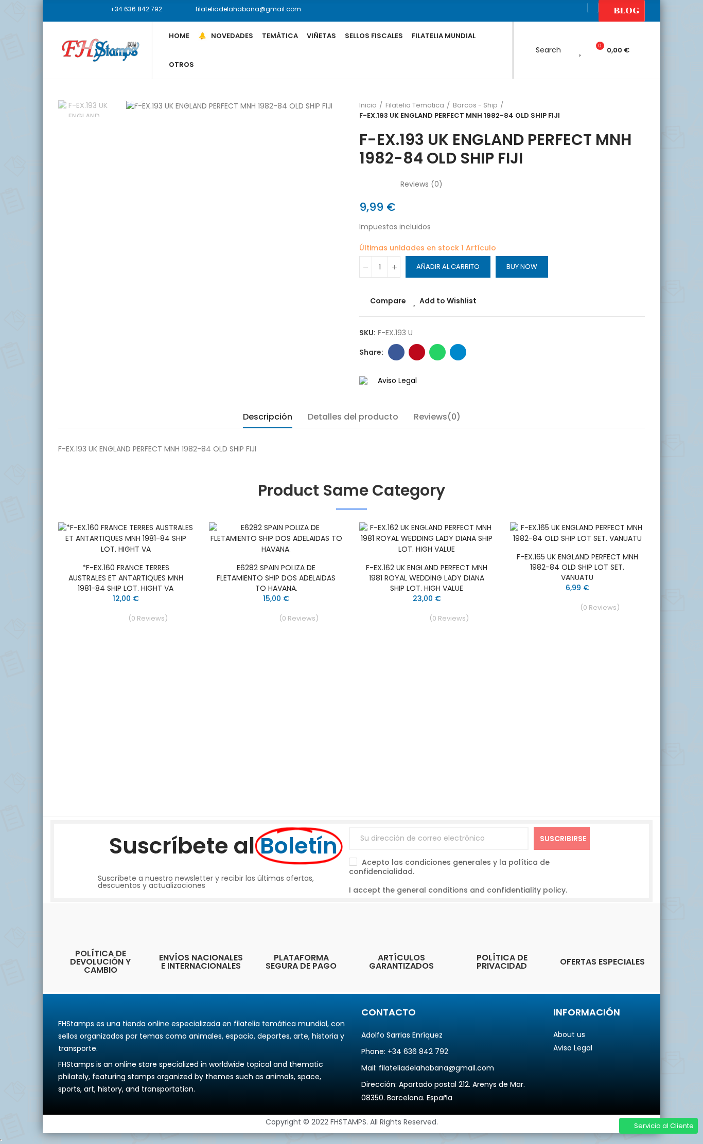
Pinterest (417, 352)
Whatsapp (437, 352)
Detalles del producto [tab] (353, 417)
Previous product (611, 110)
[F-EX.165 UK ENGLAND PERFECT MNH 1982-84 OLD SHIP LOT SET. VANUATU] (577, 533)
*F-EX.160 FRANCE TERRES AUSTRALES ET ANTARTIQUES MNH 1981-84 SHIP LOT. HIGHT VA (125, 577)
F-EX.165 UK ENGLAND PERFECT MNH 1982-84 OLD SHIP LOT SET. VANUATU (577, 567)
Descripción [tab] (267, 417)
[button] (132, 9)
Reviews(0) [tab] (437, 417)
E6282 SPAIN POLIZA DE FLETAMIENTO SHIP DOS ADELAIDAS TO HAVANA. (276, 577)
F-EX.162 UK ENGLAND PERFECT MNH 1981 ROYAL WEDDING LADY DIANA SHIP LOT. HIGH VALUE (426, 577)
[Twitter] (543, 11)
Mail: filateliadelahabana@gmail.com (427, 1068)
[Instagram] (576, 11)
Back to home (624, 110)
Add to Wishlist (448, 301)
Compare (388, 301)
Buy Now (521, 266)
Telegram (458, 352)
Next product (637, 110)
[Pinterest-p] (560, 11)
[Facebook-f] (527, 11)
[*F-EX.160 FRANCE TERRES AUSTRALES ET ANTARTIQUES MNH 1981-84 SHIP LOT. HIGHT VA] (126, 538)
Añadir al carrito (448, 266)
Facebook (396, 352)
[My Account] (566, 50)
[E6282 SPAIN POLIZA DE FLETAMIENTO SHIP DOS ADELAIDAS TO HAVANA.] (276, 538)
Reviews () (421, 184)
